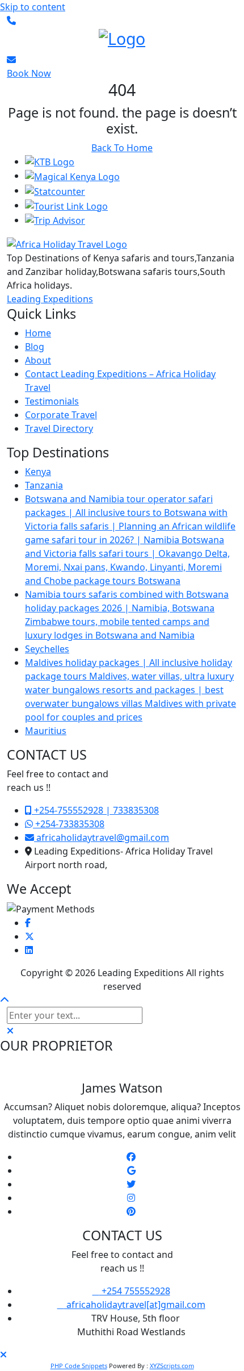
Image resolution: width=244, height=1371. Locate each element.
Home (38, 333)
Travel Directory (59, 428)
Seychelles (47, 649)
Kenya (38, 471)
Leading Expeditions (50, 299)
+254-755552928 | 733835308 (95, 810)
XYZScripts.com (172, 1365)
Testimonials (52, 401)
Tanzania (44, 485)
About (38, 360)
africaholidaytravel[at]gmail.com (134, 1304)
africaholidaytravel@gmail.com (101, 837)
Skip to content (32, 7)
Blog (34, 346)
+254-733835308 (68, 824)
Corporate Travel (61, 415)
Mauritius (45, 730)
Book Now (29, 73)
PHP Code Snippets (79, 1365)
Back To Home (122, 147)
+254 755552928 (134, 1291)
